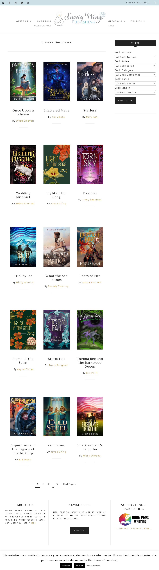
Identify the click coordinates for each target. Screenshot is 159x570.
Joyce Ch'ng (58, 203)
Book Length (122, 87)
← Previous (122, 528)
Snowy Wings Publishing (79, 19)
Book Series (122, 61)
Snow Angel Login (138, 3)
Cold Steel (56, 445)
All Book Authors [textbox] (126, 57)
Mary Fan (92, 116)
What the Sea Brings (56, 278)
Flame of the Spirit (23, 360)
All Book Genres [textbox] (126, 83)
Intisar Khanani (25, 203)
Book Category (124, 70)
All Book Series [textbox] (125, 65)
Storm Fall (56, 358)
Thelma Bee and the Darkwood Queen (90, 362)
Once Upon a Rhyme (23, 112)
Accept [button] (66, 565)
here (33, 523)
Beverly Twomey (58, 286)
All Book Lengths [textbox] (126, 92)
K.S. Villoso (58, 116)
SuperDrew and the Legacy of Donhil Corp (23, 449)
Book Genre (122, 79)
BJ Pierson (25, 459)
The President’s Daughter (90, 447)
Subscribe (79, 530)
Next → (148, 528)
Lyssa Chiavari (25, 120)
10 (58, 484)
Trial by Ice (23, 276)
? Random (136, 528)
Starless (90, 110)
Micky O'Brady (25, 282)
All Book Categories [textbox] (128, 74)
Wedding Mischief (23, 195)
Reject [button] (79, 565)
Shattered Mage (57, 110)
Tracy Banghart (92, 199)
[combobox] (135, 57)
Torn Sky (90, 193)
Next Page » (69, 484)
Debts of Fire (90, 276)
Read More (93, 565)
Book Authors (123, 52)
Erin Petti (91, 373)
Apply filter (125, 100)
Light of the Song (56, 195)
